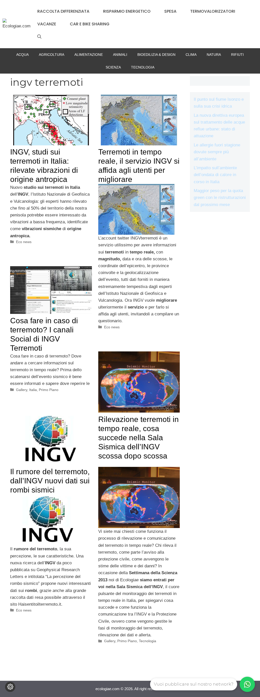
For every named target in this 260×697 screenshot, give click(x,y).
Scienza (113, 67)
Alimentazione (88, 55)
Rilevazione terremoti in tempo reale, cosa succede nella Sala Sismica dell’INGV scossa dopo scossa (138, 437)
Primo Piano (48, 390)
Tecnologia (142, 67)
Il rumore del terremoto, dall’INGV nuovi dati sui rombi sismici (50, 480)
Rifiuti (237, 55)
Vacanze (46, 24)
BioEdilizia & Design (156, 55)
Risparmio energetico (127, 11)
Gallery (21, 390)
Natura (214, 55)
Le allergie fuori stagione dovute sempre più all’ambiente (217, 152)
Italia (33, 390)
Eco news (23, 242)
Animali (120, 55)
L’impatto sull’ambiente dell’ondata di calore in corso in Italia (215, 174)
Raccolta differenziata (63, 11)
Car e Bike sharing (89, 24)
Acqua (22, 55)
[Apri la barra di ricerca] (39, 36)
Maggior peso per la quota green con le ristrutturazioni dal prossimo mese (220, 197)
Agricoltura (51, 55)
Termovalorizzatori (212, 11)
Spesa (170, 11)
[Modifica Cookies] (10, 687)
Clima (191, 55)
